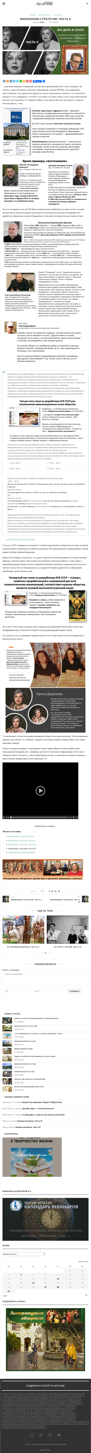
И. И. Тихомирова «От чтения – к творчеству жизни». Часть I (38, 1033)
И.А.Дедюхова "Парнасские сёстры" (16, 1411)
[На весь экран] (77, 817)
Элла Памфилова (80, 1423)
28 (58, 1287)
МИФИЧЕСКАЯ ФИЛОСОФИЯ (21, 540)
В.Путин (31, 1403)
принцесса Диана (37, 1427)
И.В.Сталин (37, 1411)
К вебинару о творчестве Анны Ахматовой (44, 1115)
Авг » (87, 1295)
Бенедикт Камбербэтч (41, 1399)
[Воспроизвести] (4, 817)
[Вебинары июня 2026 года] (7, 1066)
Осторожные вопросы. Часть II (23, 947)
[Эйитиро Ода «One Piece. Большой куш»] (7, 1081)
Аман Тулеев (7, 1399)
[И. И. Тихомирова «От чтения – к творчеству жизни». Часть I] (7, 1036)
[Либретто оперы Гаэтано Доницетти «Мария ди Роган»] (7, 1020)
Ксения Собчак (51, 1415)
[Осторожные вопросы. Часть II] (23, 930)
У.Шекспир (66, 1423)
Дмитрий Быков (75, 1403)
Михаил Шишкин (23, 1419)
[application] (40, 790)
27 (45, 1287)
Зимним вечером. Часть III (29, 1121)
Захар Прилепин (38, 1407)
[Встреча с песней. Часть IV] (68, 930)
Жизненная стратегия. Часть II (21, 840)
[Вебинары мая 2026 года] (7, 1074)
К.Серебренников (9, 1415)
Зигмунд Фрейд (53, 1407)
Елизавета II (7, 1407)
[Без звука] (74, 817)
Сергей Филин (53, 1423)
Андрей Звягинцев (22, 1399)
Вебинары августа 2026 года (25, 1026)
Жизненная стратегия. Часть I (21, 836)
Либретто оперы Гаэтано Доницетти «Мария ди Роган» (36, 1018)
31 (9, 1291)
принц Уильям (22, 1427)
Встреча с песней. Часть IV (68, 947)
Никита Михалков (9, 1423)
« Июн (5, 1296)
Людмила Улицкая (67, 1415)
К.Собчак (22, 1415)
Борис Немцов (8, 1403)
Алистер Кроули (77, 1395)
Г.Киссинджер (60, 1403)
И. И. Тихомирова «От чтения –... (32, 1155)
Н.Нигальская (69, 1419)
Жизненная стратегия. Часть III (22, 844)
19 (33, 1283)
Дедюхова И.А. (44, 15)
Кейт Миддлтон (36, 1415)
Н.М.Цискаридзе (39, 1419)
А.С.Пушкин (31, 1395)
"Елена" (6, 1395)
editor (42, 22)
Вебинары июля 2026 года (25, 1041)
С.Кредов (41, 1423)
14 (58, 1279)
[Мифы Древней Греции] (7, 1051)
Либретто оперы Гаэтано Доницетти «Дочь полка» (35, 1056)
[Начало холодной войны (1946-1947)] (7, 1089)
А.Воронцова (17, 1395)
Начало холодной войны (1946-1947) (29, 1086)
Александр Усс (44, 1395)
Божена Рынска (58, 1399)
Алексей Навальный (60, 1395)
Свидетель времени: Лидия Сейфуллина (42, 1102)
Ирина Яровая (67, 1411)
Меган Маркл (8, 1419)
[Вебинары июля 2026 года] (7, 1043)
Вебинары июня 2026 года (25, 1064)
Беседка (32, 15)
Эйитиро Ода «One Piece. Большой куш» (30, 1079)
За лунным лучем (22, 1407)
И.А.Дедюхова (69, 1407)
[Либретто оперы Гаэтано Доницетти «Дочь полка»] (7, 1058)
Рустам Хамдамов (27, 1423)
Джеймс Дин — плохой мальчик (38, 1108)
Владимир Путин (45, 1403)
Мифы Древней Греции (23, 1049)
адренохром (8, 1427)
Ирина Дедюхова (51, 1411)
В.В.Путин (21, 1403)
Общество (58, 15)
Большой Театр (73, 1399)
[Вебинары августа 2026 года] (7, 1028)
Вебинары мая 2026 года (24, 1071)
